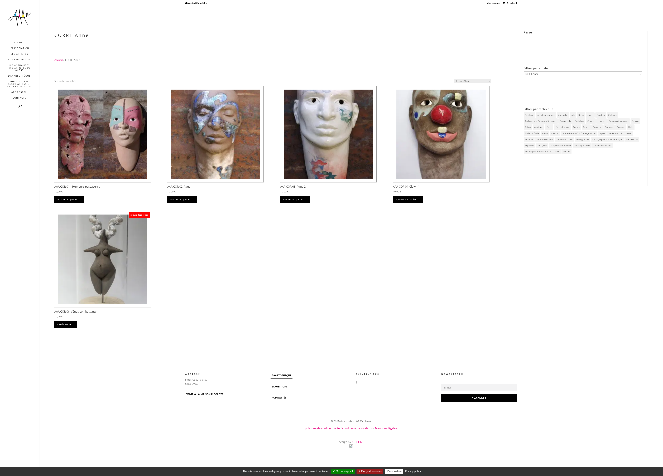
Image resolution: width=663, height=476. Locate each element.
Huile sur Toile (532, 133)
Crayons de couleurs (618, 121)
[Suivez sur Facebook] (357, 382)
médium (555, 133)
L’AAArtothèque (19, 76)
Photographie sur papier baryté (607, 139)
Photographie (582, 139)
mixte (545, 133)
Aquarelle (563, 115)
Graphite (609, 127)
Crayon (590, 121)
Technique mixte (582, 145)
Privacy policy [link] (413, 471)
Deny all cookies (371, 471)
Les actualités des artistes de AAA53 (19, 68)
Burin (581, 115)
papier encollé (615, 133)
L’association (19, 48)
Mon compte (493, 3)
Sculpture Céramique (560, 145)
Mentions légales (386, 428)
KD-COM (357, 442)
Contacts (19, 98)
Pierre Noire (632, 139)
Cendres (601, 115)
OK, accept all (344, 471)
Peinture (529, 139)
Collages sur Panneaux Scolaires (540, 121)
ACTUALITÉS (279, 397)
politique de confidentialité (322, 428)
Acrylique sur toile (546, 115)
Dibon (528, 127)
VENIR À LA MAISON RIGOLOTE (204, 394)
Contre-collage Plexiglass (572, 121)
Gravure (621, 127)
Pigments (529, 145)
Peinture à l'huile (564, 139)
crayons (601, 121)
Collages (612, 115)
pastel (629, 133)
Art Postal (19, 92)
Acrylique (529, 115)
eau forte (538, 127)
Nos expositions (19, 60)
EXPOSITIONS (280, 386)
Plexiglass (542, 145)
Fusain (586, 127)
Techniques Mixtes (603, 145)
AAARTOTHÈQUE (281, 375)
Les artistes (19, 54)
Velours (566, 151)
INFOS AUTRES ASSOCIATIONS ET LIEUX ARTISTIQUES (19, 84)
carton (590, 115)
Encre (549, 127)
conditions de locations (357, 428)
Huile (630, 127)
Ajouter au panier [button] (67, 199)
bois (573, 115)
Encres (576, 127)
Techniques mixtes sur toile (538, 151)
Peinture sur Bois (545, 139)
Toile (557, 151)
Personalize (394, 471)
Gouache (597, 127)
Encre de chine (562, 127)
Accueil (19, 42)
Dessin (635, 121)
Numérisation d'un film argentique (579, 133)
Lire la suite (64, 324)
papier (602, 133)
